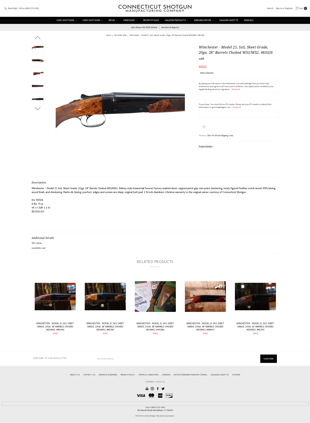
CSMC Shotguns (66, 20)
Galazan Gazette (228, 20)
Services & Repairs (170, 27)
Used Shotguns (92, 20)
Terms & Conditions (148, 374)
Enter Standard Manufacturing (190, 374)
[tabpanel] (55, 307)
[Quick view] (71, 280)
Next (38, 108)
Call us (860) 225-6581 (155, 407)
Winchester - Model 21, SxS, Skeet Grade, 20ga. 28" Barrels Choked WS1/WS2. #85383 (105, 326)
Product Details (205, 146)
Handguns (129, 20)
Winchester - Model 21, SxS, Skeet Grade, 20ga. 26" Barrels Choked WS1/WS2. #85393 (255, 326)
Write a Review (206, 72)
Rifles (112, 20)
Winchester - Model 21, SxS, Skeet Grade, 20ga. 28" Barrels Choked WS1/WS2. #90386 (155, 326)
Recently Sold (151, 20)
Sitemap (236, 374)
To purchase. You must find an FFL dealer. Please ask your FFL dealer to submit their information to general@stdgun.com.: (235, 105)
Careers (166, 374)
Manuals (248, 20)
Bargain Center (203, 20)
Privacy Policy (128, 374)
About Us (75, 374)
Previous (38, 37)
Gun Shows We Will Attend (144, 27)
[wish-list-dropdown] (204, 127)
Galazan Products (175, 20)
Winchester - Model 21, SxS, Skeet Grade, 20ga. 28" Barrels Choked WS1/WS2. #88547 (205, 326)
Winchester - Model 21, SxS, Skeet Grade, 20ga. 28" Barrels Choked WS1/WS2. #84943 (55, 326)
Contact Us (89, 374)
